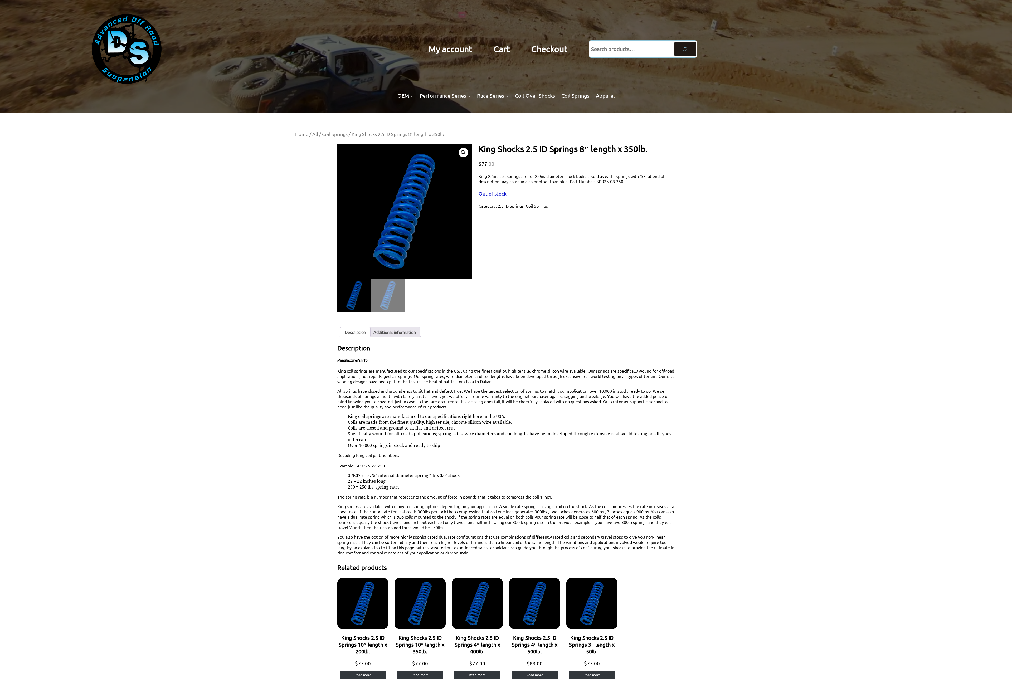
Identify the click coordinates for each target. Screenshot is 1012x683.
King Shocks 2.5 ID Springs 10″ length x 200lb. (363, 644)
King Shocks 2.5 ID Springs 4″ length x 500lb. (534, 644)
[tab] (355, 332)
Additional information (394, 332)
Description (355, 332)
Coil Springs (335, 134)
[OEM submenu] (411, 95)
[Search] (685, 49)
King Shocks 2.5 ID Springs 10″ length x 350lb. (420, 644)
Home (301, 134)
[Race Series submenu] (507, 95)
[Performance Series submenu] (469, 95)
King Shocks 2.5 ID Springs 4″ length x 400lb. (477, 644)
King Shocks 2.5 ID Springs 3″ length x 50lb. (592, 644)
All (315, 134)
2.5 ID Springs (511, 205)
